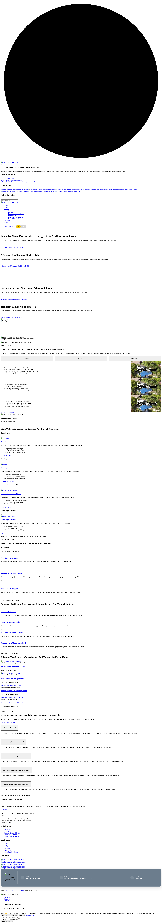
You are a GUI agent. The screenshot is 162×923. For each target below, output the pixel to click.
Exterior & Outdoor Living (16, 217)
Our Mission (27, 358)
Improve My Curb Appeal (8, 533)
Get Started (4, 809)
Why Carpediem (135, 358)
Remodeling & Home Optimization (14, 643)
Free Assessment (9, 226)
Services (6, 209)
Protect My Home (6, 507)
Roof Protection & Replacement (13, 679)
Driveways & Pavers (14, 215)
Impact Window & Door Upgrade (14, 691)
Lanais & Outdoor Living (11, 622)
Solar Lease (11, 210)
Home (6, 205)
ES (23, 226)
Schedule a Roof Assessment (9, 266)
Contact (6, 222)
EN (2, 910)
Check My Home (6, 247)
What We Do (81, 358)
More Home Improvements (12, 836)
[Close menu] (1, 164)
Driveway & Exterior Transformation (15, 703)
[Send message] (19, 918)
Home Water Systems (14, 219)
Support (6, 900)
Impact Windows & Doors (16, 214)
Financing (7, 220)
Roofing (10, 212)
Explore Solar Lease (7, 455)
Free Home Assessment (9, 558)
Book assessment (31, 915)
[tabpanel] (81, 369)
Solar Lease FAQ (9, 850)
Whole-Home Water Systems (12, 633)
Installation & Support (9, 589)
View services (5, 915)
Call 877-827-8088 (17, 247)
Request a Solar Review (8, 722)
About (6, 207)
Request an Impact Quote (8, 299)
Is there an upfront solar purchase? (13, 742)
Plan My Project (5, 317)
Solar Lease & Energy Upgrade (13, 666)
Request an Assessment (8, 412)
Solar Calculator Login (11, 852)
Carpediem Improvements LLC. (15, 891)
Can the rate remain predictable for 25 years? (16, 770)
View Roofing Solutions (8, 481)
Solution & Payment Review (11, 573)
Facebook (7, 897)
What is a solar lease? (9, 728)
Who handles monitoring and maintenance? (16, 756)
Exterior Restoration (8, 612)
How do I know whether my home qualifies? (16, 784)
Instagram (7, 899)
